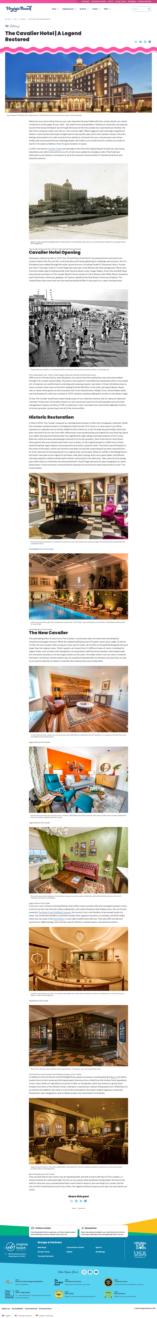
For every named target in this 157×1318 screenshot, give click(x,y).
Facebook (150, 42)
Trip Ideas (22, 19)
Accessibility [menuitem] (17, 1308)
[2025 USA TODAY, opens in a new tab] (59, 1294)
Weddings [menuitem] (100, 1252)
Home (9, 19)
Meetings (85, 1)
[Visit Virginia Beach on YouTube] (96, 1272)
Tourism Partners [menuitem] (45, 1256)
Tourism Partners (144, 1)
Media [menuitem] (69, 1252)
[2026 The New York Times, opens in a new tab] (59, 1282)
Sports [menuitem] (99, 1247)
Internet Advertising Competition (29, 1281)
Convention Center (98, 1)
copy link (136, 42)
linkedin (140, 42)
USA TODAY (69, 1293)
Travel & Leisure (121, 1281)
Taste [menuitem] (95, 9)
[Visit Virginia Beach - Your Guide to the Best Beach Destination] (19, 9)
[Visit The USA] (140, 1254)
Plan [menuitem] (106, 9)
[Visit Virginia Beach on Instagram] (84, 1272)
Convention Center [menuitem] (75, 1247)
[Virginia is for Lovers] (140, 1245)
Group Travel (120, 1)
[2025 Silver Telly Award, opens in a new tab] (9, 1294)
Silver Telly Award (22, 1291)
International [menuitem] (31, 1308)
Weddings (132, 1)
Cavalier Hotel (54, 148)
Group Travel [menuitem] (43, 1252)
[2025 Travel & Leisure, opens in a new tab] (108, 1282)
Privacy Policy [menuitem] (45, 1308)
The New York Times (73, 1281)
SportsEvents (119, 1293)
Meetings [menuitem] (42, 1247)
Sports (110, 1)
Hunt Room (58, 918)
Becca (113, 1077)
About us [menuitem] (6, 1308)
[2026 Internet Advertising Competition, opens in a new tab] (9, 1282)
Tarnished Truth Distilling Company (54, 912)
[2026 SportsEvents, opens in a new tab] (108, 1294)
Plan (15, 19)
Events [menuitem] (83, 9)
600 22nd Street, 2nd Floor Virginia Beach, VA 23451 (17, 1255)
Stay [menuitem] (54, 9)
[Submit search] (149, 9)
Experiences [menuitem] (68, 9)
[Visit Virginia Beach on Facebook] (90, 1272)
